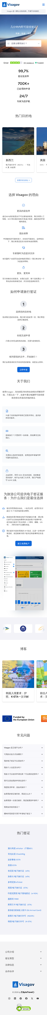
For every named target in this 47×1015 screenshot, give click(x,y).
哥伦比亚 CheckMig (16, 854)
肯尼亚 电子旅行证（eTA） (19, 871)
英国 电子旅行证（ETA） (18, 888)
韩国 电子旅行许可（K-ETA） (20, 921)
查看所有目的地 (22, 180)
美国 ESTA (12, 865)
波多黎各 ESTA (14, 859)
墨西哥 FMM (13, 899)
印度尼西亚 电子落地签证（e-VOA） (23, 893)
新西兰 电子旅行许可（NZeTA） (21, 916)
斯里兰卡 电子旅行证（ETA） (20, 904)
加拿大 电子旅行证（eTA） (19, 876)
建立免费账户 (23, 543)
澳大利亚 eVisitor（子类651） (21, 848)
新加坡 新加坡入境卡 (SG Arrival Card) (24, 910)
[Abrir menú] (43, 5)
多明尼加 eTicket (15, 882)
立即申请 (23, 369)
